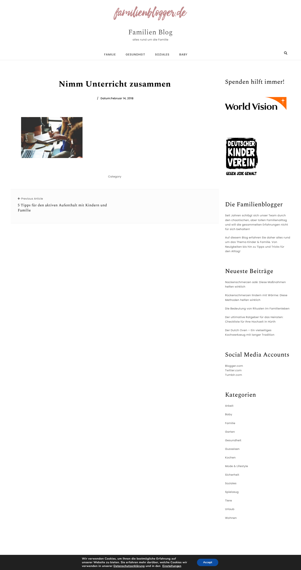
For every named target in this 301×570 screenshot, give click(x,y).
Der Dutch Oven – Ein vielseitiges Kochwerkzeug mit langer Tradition (249, 332)
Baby (183, 54)
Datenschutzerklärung (129, 566)
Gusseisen (232, 449)
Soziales (162, 54)
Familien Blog (150, 32)
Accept (207, 562)
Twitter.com (233, 370)
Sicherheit (232, 475)
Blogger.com (234, 366)
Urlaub (229, 509)
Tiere (228, 500)
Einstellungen (171, 566)
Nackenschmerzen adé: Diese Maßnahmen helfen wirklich (255, 284)
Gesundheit (135, 54)
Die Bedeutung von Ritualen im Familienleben (257, 308)
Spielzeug (232, 492)
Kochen (230, 457)
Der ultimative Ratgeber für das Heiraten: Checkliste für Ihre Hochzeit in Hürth (254, 319)
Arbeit (229, 406)
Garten (230, 432)
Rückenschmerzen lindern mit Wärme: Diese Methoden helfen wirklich (256, 297)
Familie (110, 54)
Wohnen (231, 518)
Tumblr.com (233, 375)
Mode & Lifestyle (236, 466)
